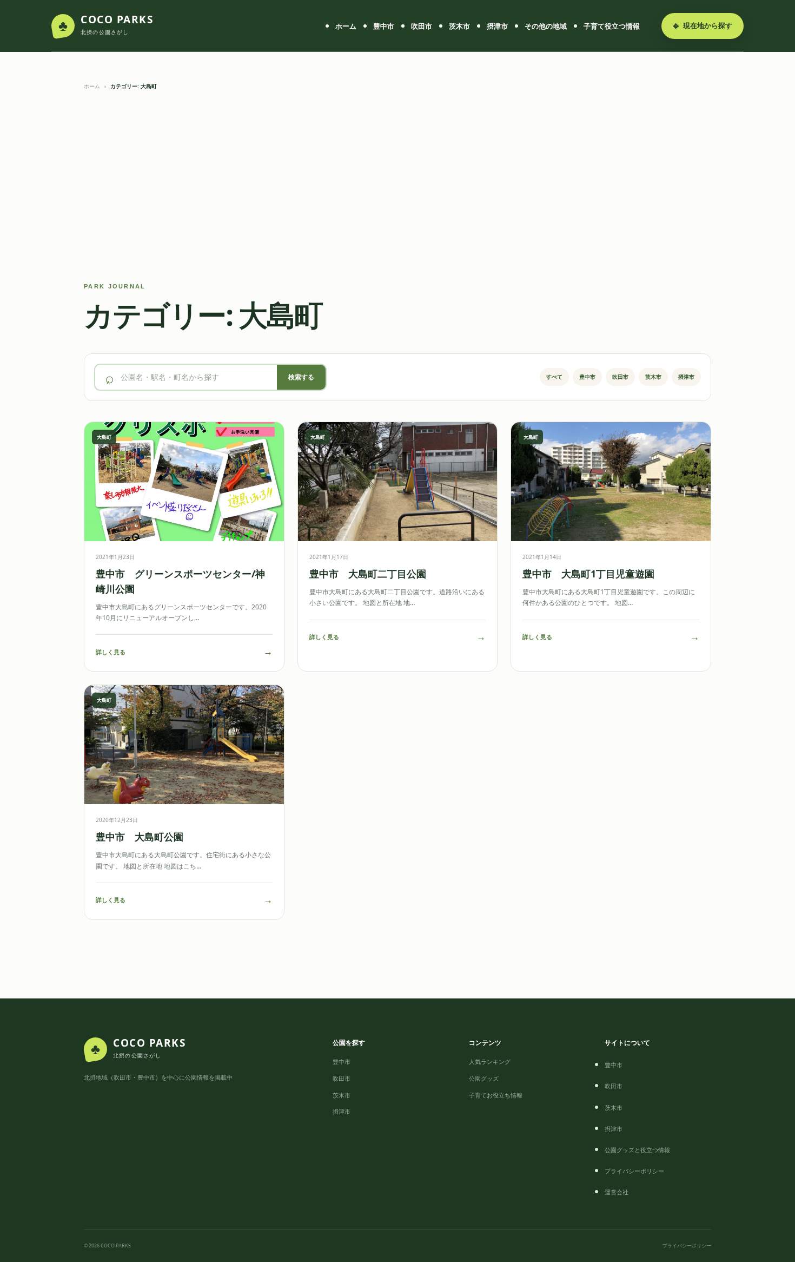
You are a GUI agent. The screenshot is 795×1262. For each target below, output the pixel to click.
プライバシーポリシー (634, 1171)
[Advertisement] (397, 187)
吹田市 (421, 26)
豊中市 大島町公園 (139, 836)
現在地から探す (702, 25)
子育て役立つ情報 (612, 26)
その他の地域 (546, 26)
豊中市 (383, 26)
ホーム (345, 26)
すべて (554, 376)
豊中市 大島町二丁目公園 (367, 573)
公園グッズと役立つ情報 (637, 1150)
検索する (301, 377)
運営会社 (616, 1192)
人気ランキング (490, 1061)
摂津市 (497, 26)
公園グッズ (484, 1078)
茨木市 (459, 26)
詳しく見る (184, 651)
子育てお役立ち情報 (495, 1095)
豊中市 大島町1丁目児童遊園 (588, 573)
